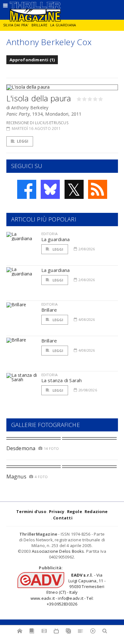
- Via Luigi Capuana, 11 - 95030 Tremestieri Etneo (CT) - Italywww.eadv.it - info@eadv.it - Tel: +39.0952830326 (68, 589)
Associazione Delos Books (58, 551)
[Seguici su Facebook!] (27, 189)
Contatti (62, 518)
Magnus (16, 476)
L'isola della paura (38, 98)
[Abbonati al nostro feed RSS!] (97, 189)
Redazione (96, 511)
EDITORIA (49, 233)
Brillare (39, 25)
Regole (74, 511)
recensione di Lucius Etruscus (37, 122)
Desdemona (21, 448)
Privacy (56, 511)
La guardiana (63, 25)
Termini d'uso (31, 511)
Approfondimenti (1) (32, 60)
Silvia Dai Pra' (15, 25)
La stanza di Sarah (61, 380)
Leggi (23, 141)
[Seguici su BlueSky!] (50, 189)
